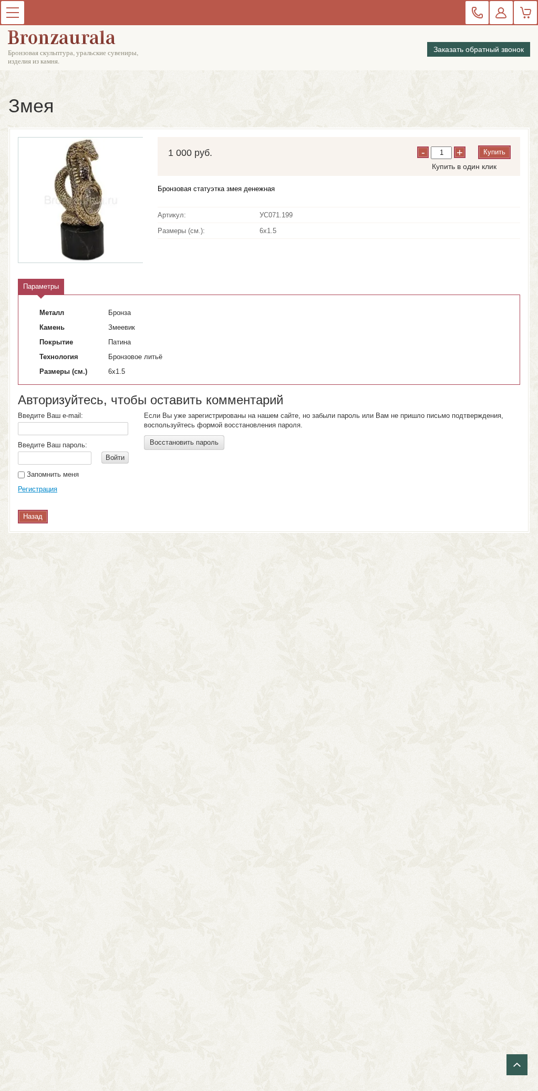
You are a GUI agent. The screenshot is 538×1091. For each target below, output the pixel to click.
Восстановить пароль (184, 442)
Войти (115, 457)
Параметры (41, 286)
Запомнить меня (52, 474)
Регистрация (37, 489)
